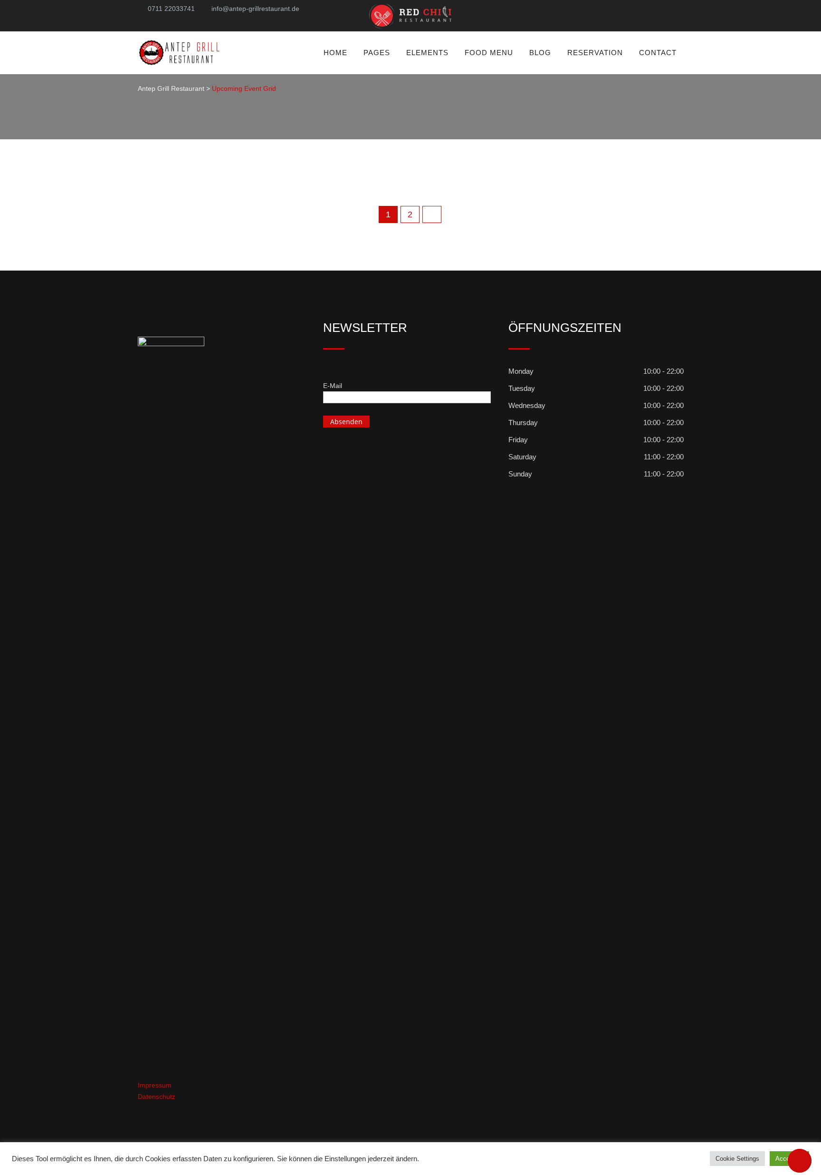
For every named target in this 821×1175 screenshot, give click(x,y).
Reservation (595, 53)
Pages (376, 53)
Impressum (155, 1085)
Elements (427, 53)
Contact (658, 53)
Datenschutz (156, 1096)
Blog (540, 53)
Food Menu (489, 53)
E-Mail (332, 385)
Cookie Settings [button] (737, 1158)
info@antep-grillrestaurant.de (255, 8)
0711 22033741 (171, 8)
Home (335, 53)
